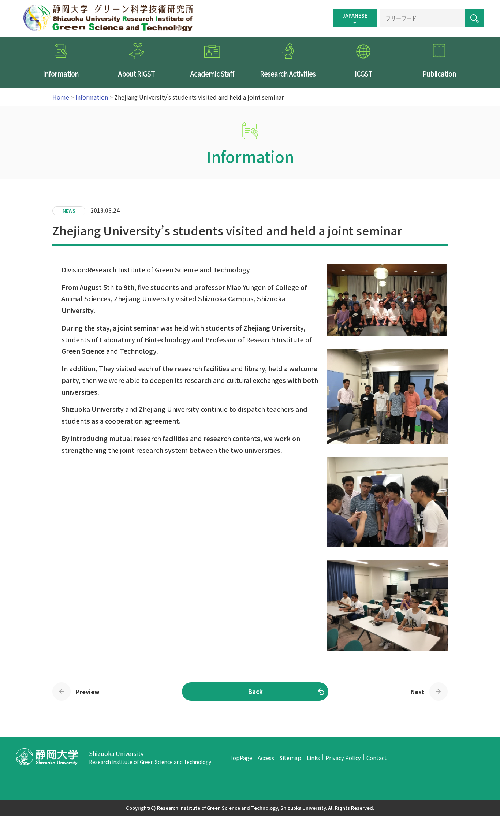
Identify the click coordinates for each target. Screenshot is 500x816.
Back (255, 691)
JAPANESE (354, 15)
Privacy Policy (343, 757)
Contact (376, 757)
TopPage (241, 757)
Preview (88, 691)
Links (313, 757)
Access (266, 757)
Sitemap (290, 757)
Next (417, 691)
